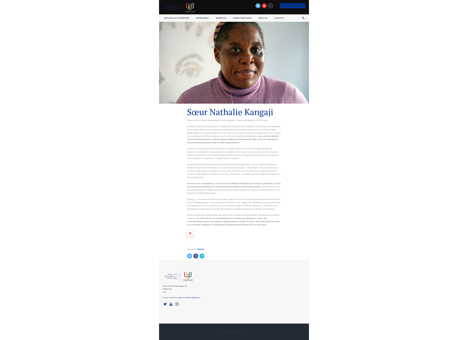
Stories (201, 249)
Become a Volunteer (292, 6)
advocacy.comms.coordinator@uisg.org (185, 297)
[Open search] (303, 18)
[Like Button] (190, 233)
